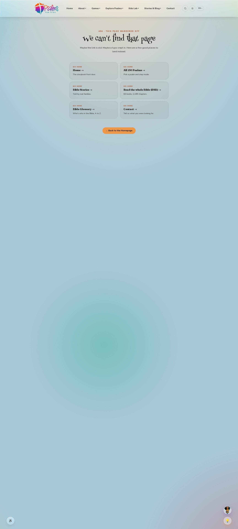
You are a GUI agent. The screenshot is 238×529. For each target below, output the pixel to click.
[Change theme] (192, 8)
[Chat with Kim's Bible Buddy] (227, 510)
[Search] (185, 8)
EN (200, 8)
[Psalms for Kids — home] (46, 8)
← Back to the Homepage (119, 130)
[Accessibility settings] (10, 521)
